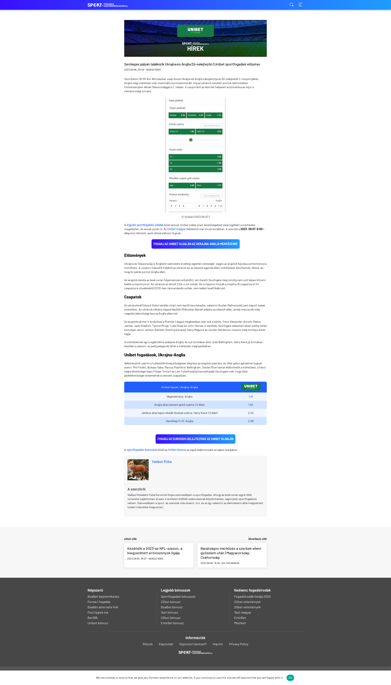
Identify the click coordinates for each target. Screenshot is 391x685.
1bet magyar (242, 612)
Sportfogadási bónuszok (178, 596)
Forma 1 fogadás (99, 602)
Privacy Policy (238, 644)
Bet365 (93, 618)
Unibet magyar (176, 229)
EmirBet (240, 618)
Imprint (218, 644)
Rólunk (148, 644)
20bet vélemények (247, 607)
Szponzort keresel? (192, 644)
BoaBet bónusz (171, 607)
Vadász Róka (162, 461)
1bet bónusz (169, 612)
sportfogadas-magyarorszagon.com (108, 5)
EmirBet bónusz (172, 623)
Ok (290, 677)
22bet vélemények (247, 602)
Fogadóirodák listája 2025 (252, 596)
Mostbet (240, 623)
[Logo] (196, 652)
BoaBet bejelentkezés (103, 596)
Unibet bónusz (177, 449)
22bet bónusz (170, 602)
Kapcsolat (166, 644)
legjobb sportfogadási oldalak (145, 225)
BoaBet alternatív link (103, 607)
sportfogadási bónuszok (142, 449)
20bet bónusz (170, 618)
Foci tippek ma (98, 612)
